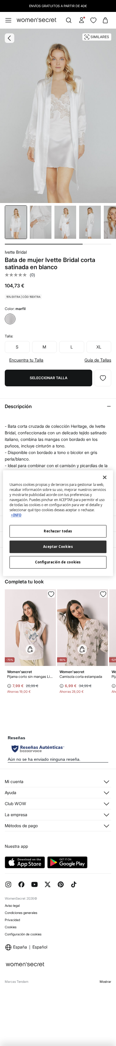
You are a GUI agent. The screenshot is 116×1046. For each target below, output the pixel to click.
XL (98, 346)
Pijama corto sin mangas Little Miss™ (30, 676)
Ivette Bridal (16, 252)
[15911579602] (103, 378)
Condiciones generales (21, 913)
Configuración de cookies (23, 934)
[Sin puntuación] (17, 275)
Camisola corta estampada (80, 676)
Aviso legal (12, 906)
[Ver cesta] (105, 20)
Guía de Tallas (97, 360)
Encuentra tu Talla (26, 360)
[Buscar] (69, 20)
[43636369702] (103, 594)
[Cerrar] (104, 477)
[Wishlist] (93, 20)
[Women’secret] (36, 20)
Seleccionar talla (49, 378)
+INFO (16, 515)
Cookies (10, 927)
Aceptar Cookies (58, 546)
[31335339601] (51, 594)
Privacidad (12, 920)
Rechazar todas (58, 531)
